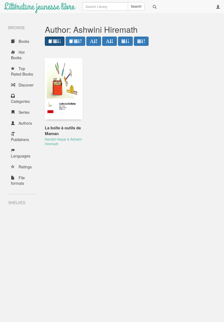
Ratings (24, 166)
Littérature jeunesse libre (39, 6)
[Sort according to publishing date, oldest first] (141, 41)
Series (23, 112)
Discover (25, 85)
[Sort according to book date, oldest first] (75, 41)
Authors (24, 123)
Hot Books (18, 54)
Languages (20, 156)
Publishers (20, 139)
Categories (20, 101)
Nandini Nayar (55, 139)
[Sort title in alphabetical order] (93, 41)
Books (23, 41)
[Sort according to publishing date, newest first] (125, 41)
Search (136, 6)
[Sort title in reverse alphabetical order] (109, 41)
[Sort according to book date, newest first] (54, 41)
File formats (18, 180)
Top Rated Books (22, 71)
